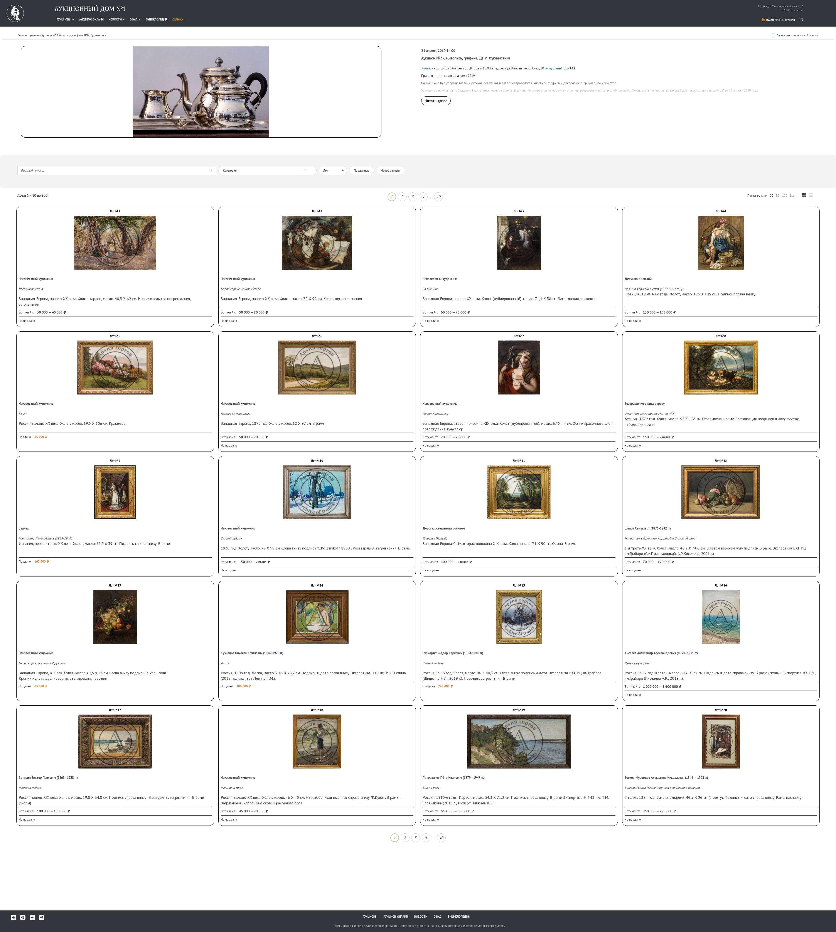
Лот (325, 170)
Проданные (361, 170)
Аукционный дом (557, 68)
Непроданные (390, 170)
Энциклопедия (156, 19)
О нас (134, 19)
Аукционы (64, 19)
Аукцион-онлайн (91, 19)
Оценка (177, 19)
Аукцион (427, 68)
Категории (230, 170)
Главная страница (28, 35)
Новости (115, 19)
